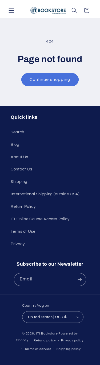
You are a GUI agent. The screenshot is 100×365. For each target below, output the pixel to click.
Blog (15, 145)
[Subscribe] (79, 279)
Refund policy (45, 340)
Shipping (19, 182)
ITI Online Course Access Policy (40, 219)
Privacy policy (72, 340)
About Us (19, 157)
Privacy (18, 244)
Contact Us (21, 169)
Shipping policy (69, 349)
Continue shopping (50, 79)
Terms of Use (23, 232)
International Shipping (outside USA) (45, 194)
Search (17, 132)
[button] (11, 10)
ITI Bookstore (47, 333)
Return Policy (23, 207)
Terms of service (38, 349)
